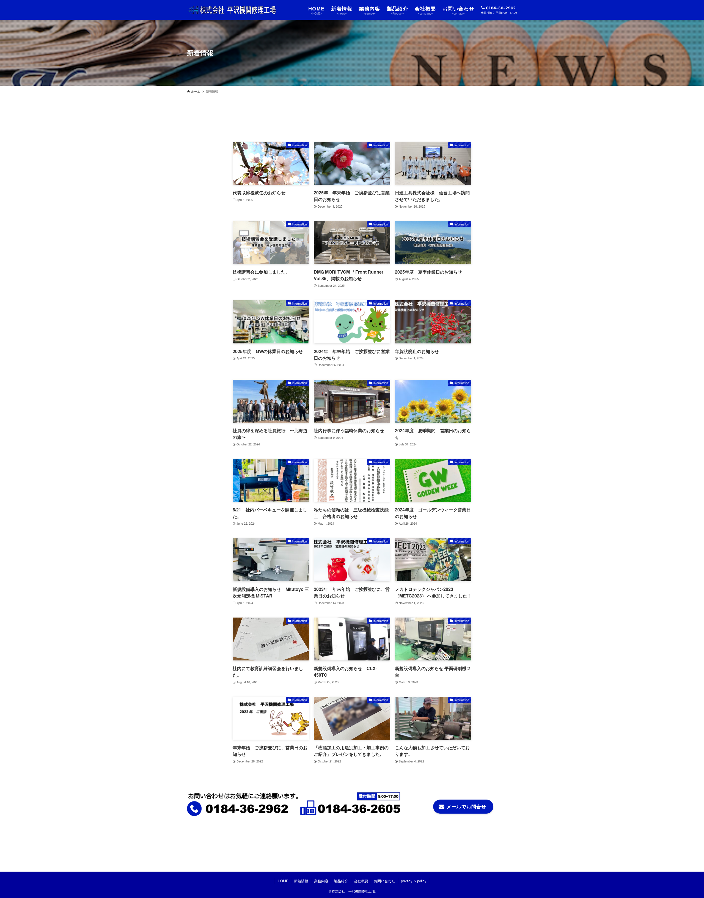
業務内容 (321, 880)
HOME (283, 880)
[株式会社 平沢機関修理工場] (231, 9)
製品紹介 (341, 880)
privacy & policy (414, 880)
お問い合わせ (384, 880)
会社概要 (361, 880)
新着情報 (301, 880)
